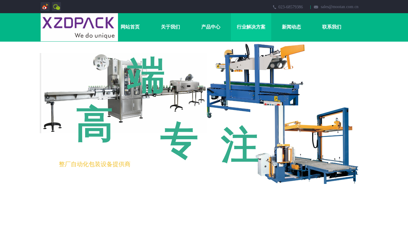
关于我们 (170, 26)
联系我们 (331, 26)
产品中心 (210, 26)
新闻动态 (291, 26)
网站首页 (130, 26)
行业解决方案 (251, 26)
